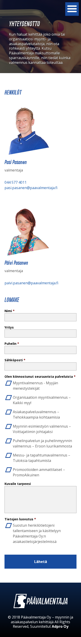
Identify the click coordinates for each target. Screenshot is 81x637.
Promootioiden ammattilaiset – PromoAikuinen (39, 472)
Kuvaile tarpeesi (17, 484)
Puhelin (11, 344)
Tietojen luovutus (20, 519)
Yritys (9, 327)
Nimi (9, 311)
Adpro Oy (60, 626)
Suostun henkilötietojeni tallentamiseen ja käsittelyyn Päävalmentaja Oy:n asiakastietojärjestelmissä (37, 533)
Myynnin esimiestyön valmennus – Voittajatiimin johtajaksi (42, 429)
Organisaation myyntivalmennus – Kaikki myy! (42, 400)
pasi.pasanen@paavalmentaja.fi (30, 187)
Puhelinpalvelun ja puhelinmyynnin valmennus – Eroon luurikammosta (42, 443)
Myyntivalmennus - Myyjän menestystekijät (35, 385)
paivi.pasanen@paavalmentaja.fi (31, 282)
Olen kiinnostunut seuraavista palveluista (40, 377)
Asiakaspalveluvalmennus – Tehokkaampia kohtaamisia (36, 414)
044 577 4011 (15, 182)
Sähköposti (14, 360)
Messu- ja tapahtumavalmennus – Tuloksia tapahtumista (41, 458)
